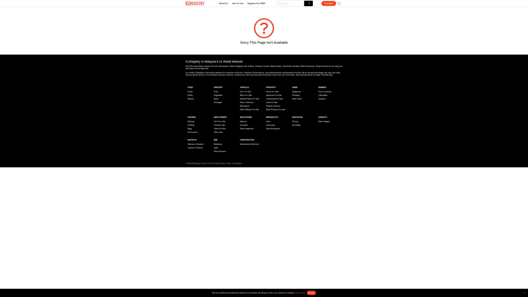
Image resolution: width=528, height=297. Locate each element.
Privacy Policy (219, 163)
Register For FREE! (256, 3)
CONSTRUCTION (247, 140)
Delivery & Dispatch (196, 144)
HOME (295, 87)
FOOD (190, 87)
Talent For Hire (220, 129)
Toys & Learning (324, 92)
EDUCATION (297, 117)
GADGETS (322, 117)
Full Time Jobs (220, 121)
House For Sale (272, 92)
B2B (215, 140)
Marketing (218, 144)
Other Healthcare (246, 129)
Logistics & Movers (195, 148)
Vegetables (218, 95)
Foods (190, 92)
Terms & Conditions (234, 163)
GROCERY (218, 87)
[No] (524, 293)
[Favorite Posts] (339, 3)
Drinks (190, 95)
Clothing (191, 125)
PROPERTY (271, 87)
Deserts (191, 99)
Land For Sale (271, 102)
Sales (216, 148)
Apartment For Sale (274, 95)
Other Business (220, 151)
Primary (295, 121)
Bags (190, 129)
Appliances (296, 92)
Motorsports (244, 106)
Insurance (244, 125)
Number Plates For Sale (249, 99)
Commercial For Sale (274, 99)
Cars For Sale (245, 92)
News (268, 121)
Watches (191, 121)
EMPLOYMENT (220, 117)
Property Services (273, 106)
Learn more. (300, 293)
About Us (223, 3)
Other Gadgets (324, 121)
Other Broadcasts (273, 129)
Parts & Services (247, 102)
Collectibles (323, 95)
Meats (216, 99)
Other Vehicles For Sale (249, 109)
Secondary (296, 125)
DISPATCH (192, 140)
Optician (243, 121)
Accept (311, 293)
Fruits (216, 92)
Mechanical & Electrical (249, 144)
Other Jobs (218, 132)
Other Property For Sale (275, 109)
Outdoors (322, 99)
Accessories (193, 132)
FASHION (192, 117)
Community (270, 125)
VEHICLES (244, 87)
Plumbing (296, 95)
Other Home (297, 99)
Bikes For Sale (246, 95)
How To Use (237, 3)
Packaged (218, 102)
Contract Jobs (219, 125)
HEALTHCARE (246, 117)
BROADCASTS (272, 117)
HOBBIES (322, 87)
